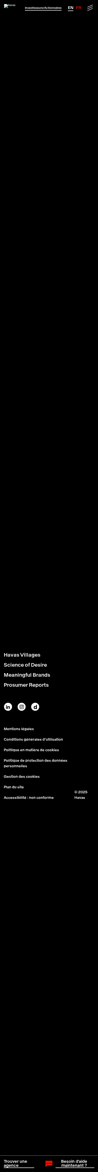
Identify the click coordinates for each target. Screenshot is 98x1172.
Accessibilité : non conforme (29, 797)
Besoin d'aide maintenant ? (74, 1163)
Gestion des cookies (22, 776)
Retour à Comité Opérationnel (46, 620)
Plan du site (14, 787)
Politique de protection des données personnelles (35, 763)
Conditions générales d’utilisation (33, 739)
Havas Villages (22, 654)
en (70, 8)
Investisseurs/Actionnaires (43, 8)
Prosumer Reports (26, 684)
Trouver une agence (15, 1163)
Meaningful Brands (27, 674)
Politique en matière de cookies (31, 750)
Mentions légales (19, 729)
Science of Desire (25, 664)
